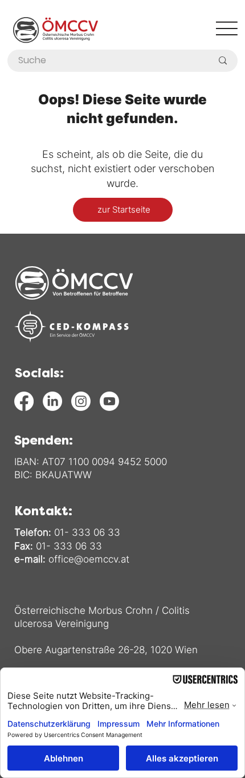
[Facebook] (24, 401)
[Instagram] (81, 401)
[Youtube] (109, 401)
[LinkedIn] (52, 401)
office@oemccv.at (88, 559)
